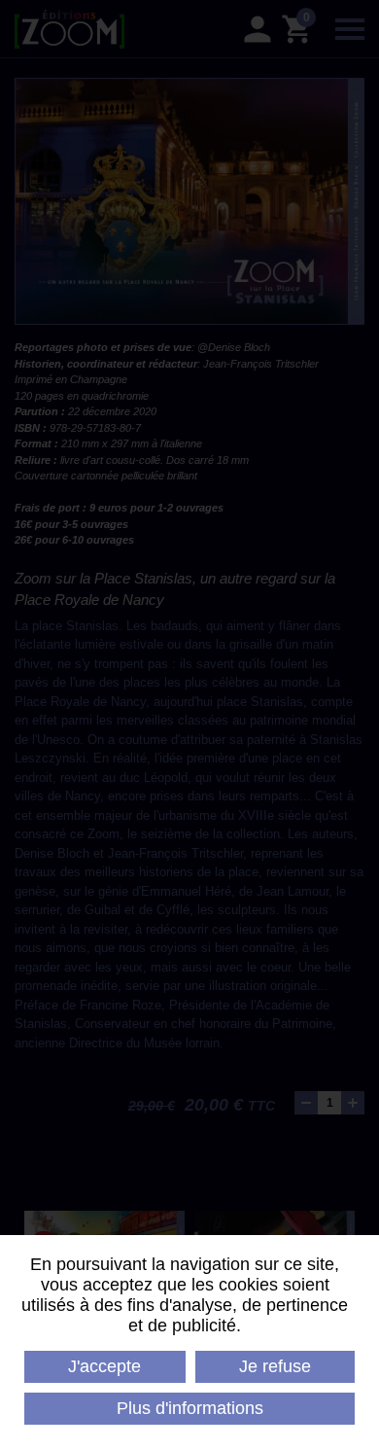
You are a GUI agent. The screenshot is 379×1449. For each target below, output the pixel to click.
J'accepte (104, 1366)
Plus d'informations (190, 1408)
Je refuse (275, 1366)
